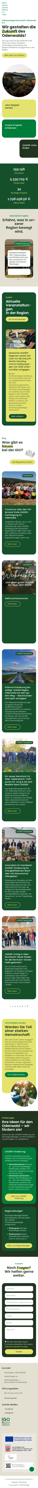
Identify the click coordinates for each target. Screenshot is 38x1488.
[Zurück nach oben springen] (31, 1469)
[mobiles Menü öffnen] (34, 8)
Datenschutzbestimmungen (16, 1347)
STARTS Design (24, 1485)
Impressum (14, 1482)
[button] (14, 279)
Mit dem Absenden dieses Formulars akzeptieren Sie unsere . (19, 1344)
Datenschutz (23, 1482)
